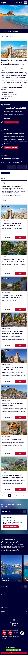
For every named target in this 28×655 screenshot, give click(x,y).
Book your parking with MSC (10, 526)
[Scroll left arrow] (2, 31)
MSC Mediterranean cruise (15, 72)
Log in (4, 200)
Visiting (9, 31)
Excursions (15, 31)
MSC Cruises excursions (15, 87)
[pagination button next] (23, 495)
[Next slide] (25, 586)
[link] (4, 580)
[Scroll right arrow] (25, 31)
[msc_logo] (4, 2)
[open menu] (25, 2)
